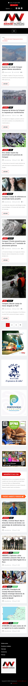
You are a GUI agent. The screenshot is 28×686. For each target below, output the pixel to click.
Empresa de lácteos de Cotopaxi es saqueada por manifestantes (13, 111)
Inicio (3, 37)
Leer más (5, 84)
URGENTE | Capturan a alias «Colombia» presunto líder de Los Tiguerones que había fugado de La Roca (14, 558)
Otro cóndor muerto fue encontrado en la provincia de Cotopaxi (12, 155)
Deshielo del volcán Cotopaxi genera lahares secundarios (12, 68)
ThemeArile (14, 683)
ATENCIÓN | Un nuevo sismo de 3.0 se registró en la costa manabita (14, 627)
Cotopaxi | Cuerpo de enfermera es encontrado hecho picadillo (14, 198)
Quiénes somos (4, 643)
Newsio (24, 681)
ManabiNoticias (8, 115)
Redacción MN (8, 72)
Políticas (3, 654)
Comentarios (4, 652)
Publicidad (3, 649)
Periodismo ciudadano (6, 646)
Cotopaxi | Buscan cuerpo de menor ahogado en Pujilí (12, 304)
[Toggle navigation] (14, 31)
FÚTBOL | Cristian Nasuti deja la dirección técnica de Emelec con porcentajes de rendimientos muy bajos (13, 524)
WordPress (19, 681)
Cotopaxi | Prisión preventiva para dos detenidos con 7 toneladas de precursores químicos (14, 243)
